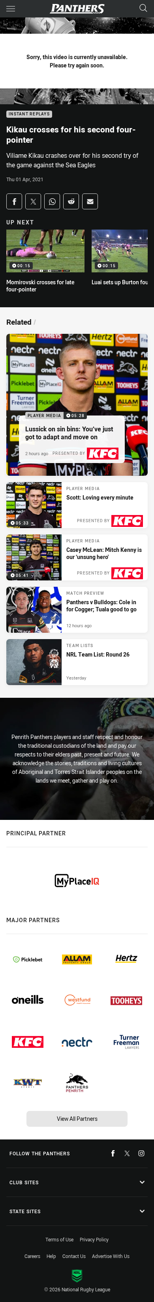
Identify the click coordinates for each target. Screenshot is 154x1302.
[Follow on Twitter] (127, 1153)
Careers (32, 1256)
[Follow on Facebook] (113, 1153)
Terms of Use (59, 1239)
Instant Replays (29, 114)
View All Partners (77, 1118)
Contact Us (74, 1256)
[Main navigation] (10, 8)
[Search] (143, 8)
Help (51, 1256)
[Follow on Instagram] (141, 1153)
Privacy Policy (94, 1239)
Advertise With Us (111, 1256)
